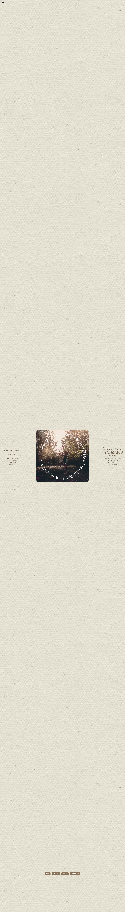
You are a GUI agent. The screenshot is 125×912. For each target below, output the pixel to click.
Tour (65, 874)
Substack (75, 874)
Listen (56, 874)
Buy (47, 874)
